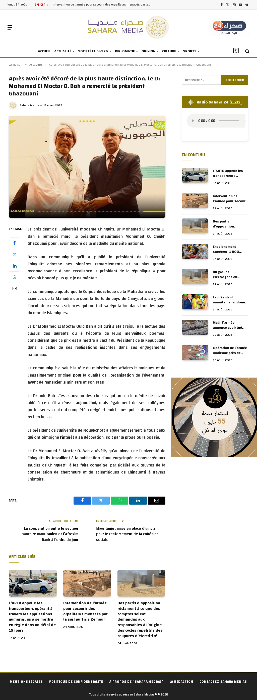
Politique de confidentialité (76, 682)
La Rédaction (181, 682)
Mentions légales (26, 682)
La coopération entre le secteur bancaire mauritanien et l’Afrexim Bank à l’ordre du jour (50, 534)
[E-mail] (14, 288)
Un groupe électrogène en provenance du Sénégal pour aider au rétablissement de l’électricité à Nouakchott (230, 275)
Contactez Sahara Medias (223, 682)
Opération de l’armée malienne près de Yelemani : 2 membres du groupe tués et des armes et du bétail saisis (230, 350)
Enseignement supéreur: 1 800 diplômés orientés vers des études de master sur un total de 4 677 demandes (228, 249)
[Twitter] (14, 254)
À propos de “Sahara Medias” (136, 682)
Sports (190, 51)
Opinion (148, 51)
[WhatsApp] (14, 277)
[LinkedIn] (14, 266)
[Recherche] (246, 51)
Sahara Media (29, 105)
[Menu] (10, 27)
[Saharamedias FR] (128, 27)
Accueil (44, 51)
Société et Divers (93, 51)
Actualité (62, 51)
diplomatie (125, 51)
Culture (169, 51)
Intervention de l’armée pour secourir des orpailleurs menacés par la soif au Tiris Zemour (103, 5)
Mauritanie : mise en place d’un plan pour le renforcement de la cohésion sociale (127, 534)
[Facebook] (14, 243)
